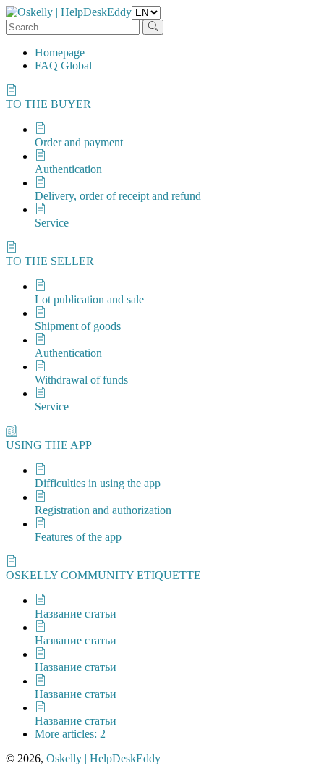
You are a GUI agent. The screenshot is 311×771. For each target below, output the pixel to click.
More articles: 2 (70, 734)
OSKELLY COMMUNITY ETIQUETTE (103, 575)
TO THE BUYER (48, 104)
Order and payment (79, 142)
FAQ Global (63, 65)
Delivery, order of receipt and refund (118, 196)
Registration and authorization (103, 510)
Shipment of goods (78, 326)
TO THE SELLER (50, 261)
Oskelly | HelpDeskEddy (103, 758)
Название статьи (75, 613)
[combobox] (73, 27)
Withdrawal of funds (81, 380)
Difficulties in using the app (98, 483)
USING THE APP (49, 445)
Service (52, 222)
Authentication (68, 169)
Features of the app (78, 537)
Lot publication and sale (89, 299)
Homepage (60, 52)
